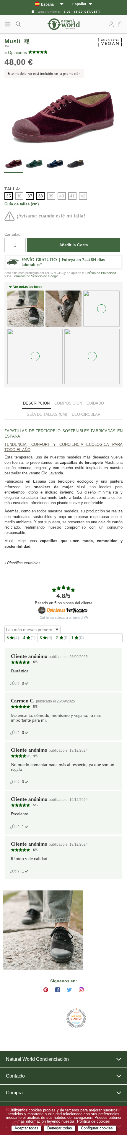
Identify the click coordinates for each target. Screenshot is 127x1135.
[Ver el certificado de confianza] (63, 610)
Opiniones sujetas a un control (62, 617)
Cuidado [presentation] (95, 403)
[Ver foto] (43, 930)
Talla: (12, 189)
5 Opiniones (15, 52)
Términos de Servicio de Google (35, 276)
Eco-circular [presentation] (86, 414)
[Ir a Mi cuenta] (111, 24)
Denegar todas (59, 1128)
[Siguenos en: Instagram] (81, 989)
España (47, 4)
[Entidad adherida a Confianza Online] (49, 1018)
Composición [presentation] (68, 403)
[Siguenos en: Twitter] (69, 989)
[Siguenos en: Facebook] (57, 989)
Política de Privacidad (100, 273)
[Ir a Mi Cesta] (121, 24)
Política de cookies (93, 1121)
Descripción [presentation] (36, 403)
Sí (23, 683)
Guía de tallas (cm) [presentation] (47, 414)
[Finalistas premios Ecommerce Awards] (76, 1018)
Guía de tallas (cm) (21, 204)
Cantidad (12, 234)
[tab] (36, 404)
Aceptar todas (26, 1128)
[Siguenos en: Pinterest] (45, 989)
